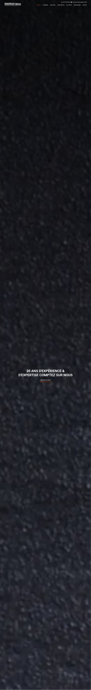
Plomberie (45, 5)
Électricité (69, 5)
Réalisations (77, 5)
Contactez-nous (46, 380)
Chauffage (52, 5)
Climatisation (60, 5)
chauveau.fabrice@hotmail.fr (79, 2)
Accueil (39, 5)
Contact (85, 5)
